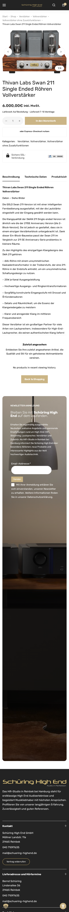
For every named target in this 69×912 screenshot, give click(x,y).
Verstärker (24, 16)
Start (5, 16)
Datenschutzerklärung (39, 497)
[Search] (54, 5)
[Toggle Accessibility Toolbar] (63, 906)
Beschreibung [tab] (11, 176)
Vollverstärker (40, 16)
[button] (61, 52)
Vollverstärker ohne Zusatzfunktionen (21, 20)
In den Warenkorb (46, 120)
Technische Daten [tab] (36, 176)
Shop (13, 16)
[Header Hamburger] (5, 5)
